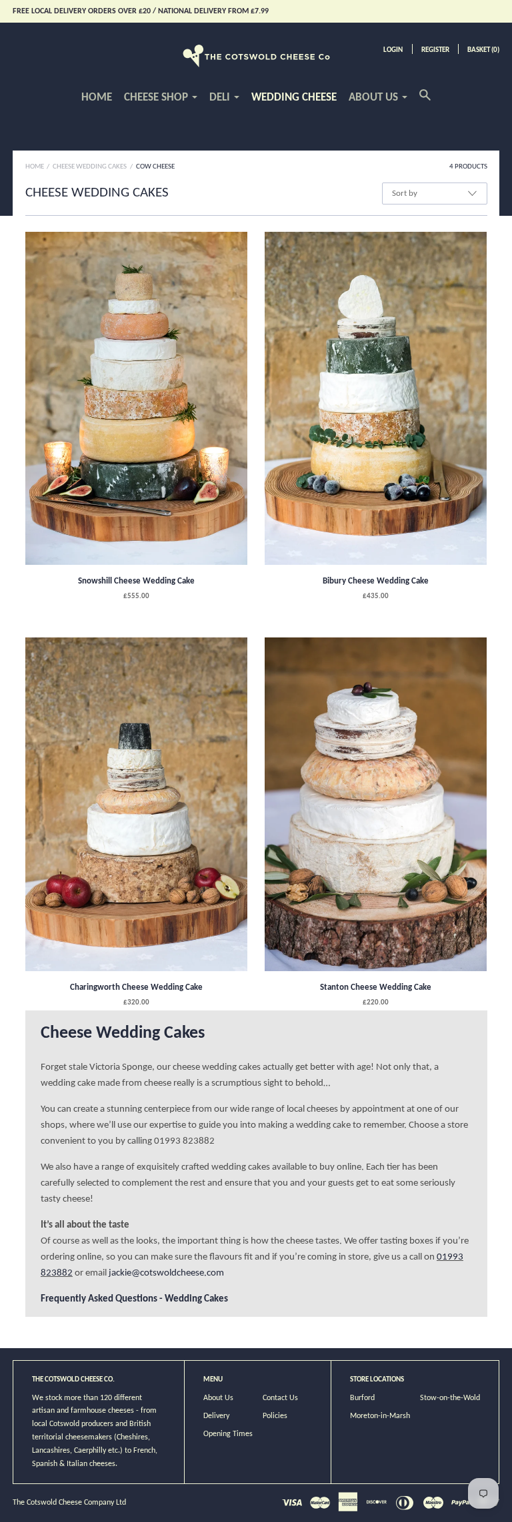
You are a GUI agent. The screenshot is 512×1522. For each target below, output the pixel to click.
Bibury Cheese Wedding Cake (376, 581)
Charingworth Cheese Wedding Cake (136, 987)
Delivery (216, 1416)
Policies (275, 1416)
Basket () (483, 50)
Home (96, 97)
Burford (362, 1398)
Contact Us (280, 1398)
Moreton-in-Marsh (380, 1416)
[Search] (425, 102)
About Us (218, 1398)
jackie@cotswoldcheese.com (166, 1273)
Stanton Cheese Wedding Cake (375, 987)
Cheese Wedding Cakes (90, 167)
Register (435, 50)
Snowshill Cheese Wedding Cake (136, 581)
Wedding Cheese (294, 97)
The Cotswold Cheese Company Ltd (69, 1503)
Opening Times (228, 1434)
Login (393, 50)
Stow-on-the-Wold (450, 1398)
